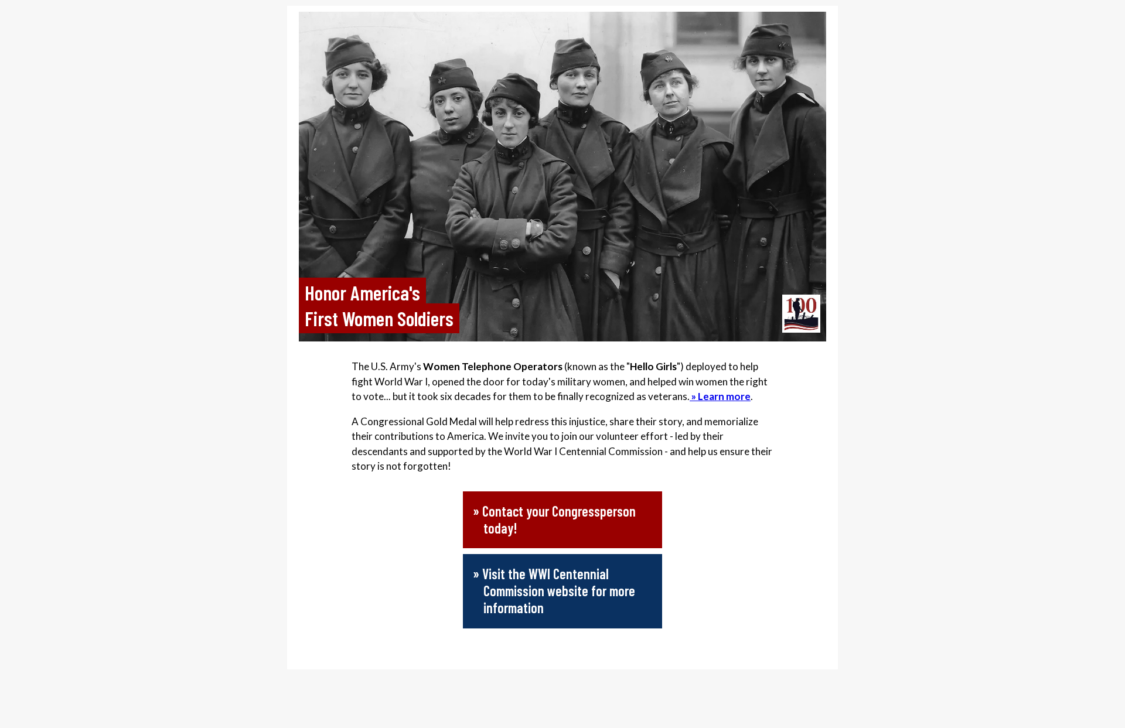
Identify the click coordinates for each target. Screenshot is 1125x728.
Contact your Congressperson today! (559, 519)
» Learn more (720, 396)
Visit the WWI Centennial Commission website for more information (558, 590)
